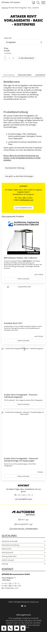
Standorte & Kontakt (10, 541)
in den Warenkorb (26, 58)
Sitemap (5, 564)
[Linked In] (25, 606)
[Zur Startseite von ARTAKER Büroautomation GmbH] (15, 2)
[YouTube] (22, 606)
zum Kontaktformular (23, 207)
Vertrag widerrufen (9, 556)
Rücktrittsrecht (7, 552)
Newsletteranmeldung (10, 545)
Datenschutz (6, 549)
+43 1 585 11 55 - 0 (25, 495)
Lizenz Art (8, 38)
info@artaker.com (26, 200)
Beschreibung (9, 75)
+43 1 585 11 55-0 (25, 198)
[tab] (9, 75)
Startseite (5, 8)
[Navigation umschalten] (43, 3)
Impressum (34, 602)
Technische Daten (24, 75)
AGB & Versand (8, 560)
